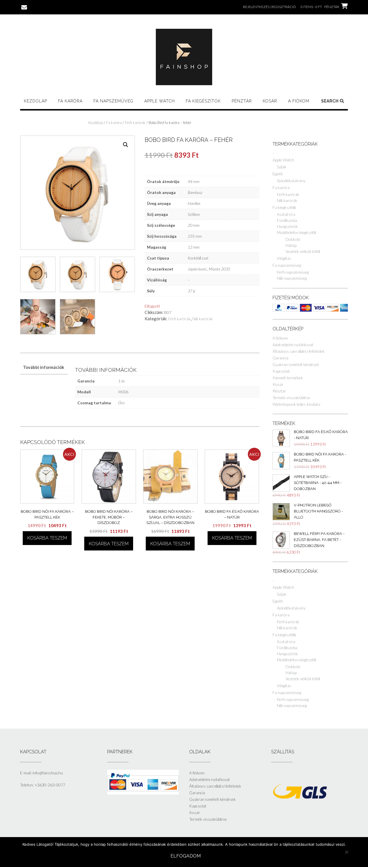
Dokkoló (292, 239)
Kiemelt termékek (288, 377)
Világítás (284, 258)
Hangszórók (287, 226)
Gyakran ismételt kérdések (296, 364)
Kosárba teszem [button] (47, 538)
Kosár (270, 101)
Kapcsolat (281, 371)
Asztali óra (286, 214)
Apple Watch (159, 101)
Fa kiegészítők (284, 207)
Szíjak (281, 166)
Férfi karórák (135, 122)
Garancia (280, 357)
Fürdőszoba (287, 220)
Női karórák (202, 318)
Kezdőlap (35, 101)
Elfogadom (185, 856)
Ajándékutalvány (291, 180)
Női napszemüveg (292, 278)
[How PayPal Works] (143, 792)
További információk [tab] (43, 367)
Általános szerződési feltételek (299, 351)
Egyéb (278, 173)
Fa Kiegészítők (203, 101)
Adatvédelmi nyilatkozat (293, 344)
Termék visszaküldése (291, 397)
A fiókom (298, 101)
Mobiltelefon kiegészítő (296, 232)
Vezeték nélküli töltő (302, 251)
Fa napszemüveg (113, 101)
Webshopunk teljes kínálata (296, 404)
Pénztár (242, 101)
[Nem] (346, 852)
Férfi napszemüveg (293, 272)
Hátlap (291, 245)
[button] (125, 145)
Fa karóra (70, 101)
